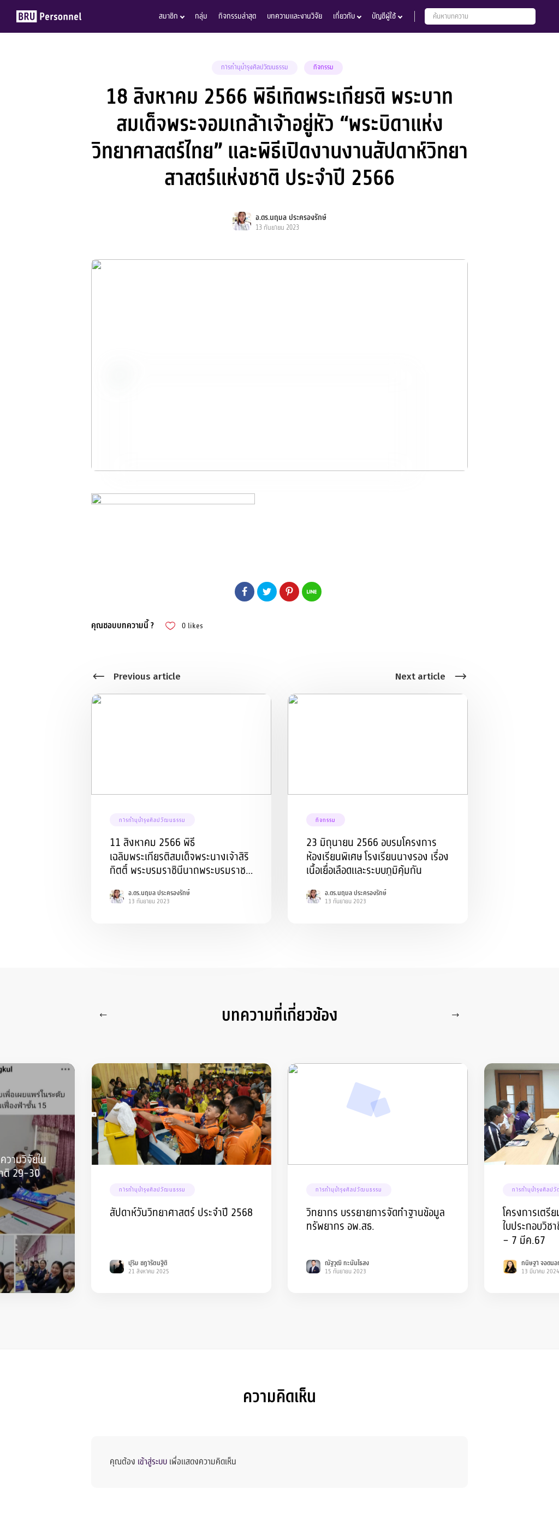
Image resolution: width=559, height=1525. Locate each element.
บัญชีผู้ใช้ (384, 16)
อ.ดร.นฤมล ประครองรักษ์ (290, 217)
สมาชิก (168, 16)
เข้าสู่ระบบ (152, 1461)
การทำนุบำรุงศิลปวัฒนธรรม (254, 67)
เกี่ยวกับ (344, 16)
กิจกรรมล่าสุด (237, 16)
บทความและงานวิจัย (294, 16)
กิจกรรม (323, 67)
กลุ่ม (201, 16)
